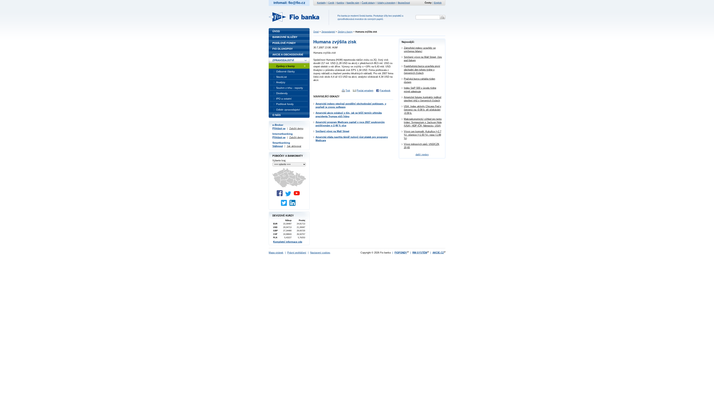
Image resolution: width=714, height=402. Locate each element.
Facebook (385, 90)
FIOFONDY (401, 252)
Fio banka (296, 17)
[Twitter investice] (285, 205)
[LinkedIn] (293, 205)
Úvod (316, 32)
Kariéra (340, 2)
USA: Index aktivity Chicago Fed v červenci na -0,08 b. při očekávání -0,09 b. (422, 109)
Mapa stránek (276, 252)
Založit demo (296, 128)
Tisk (347, 90)
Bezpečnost (404, 2)
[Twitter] (289, 195)
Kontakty (321, 2)
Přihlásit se (278, 128)
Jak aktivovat (294, 146)
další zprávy (422, 154)
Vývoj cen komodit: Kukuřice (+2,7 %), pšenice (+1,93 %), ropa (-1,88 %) (422, 135)
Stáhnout (277, 146)
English (438, 2)
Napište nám (352, 2)
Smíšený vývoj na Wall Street (332, 131)
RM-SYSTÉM (419, 252)
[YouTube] (298, 195)
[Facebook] (280, 195)
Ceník (331, 2)
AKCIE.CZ (438, 252)
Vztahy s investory (386, 2)
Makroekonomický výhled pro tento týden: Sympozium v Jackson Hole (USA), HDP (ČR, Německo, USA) (423, 122)
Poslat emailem (365, 90)
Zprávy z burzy (345, 32)
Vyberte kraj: (279, 160)
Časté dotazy (368, 2)
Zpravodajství (328, 32)
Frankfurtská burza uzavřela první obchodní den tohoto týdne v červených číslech (422, 69)
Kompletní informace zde (287, 241)
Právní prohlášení (296, 252)
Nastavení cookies (320, 252)
